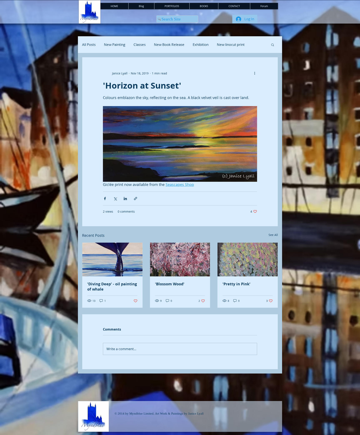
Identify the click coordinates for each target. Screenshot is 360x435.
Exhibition (201, 44)
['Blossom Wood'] (180, 259)
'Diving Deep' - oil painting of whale (112, 286)
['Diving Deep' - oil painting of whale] (112, 259)
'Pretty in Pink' (236, 284)
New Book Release (169, 44)
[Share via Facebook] (105, 199)
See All (273, 235)
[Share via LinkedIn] (125, 199)
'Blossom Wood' (169, 284)
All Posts (89, 44)
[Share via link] (136, 199)
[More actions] (254, 73)
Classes (140, 44)
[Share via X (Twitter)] (115, 199)
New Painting (114, 44)
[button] (273, 44)
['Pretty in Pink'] (248, 259)
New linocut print (231, 44)
